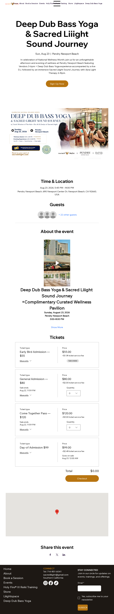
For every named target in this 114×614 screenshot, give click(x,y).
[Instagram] (45, 583)
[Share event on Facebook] (50, 555)
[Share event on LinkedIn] (64, 555)
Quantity (71, 387)
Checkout (82, 478)
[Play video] (57, 263)
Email (81, 583)
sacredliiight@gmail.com (55, 574)
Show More (57, 327)
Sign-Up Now (57, 83)
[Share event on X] (57, 555)
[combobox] (73, 393)
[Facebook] (51, 583)
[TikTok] (56, 583)
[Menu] (57, 3)
